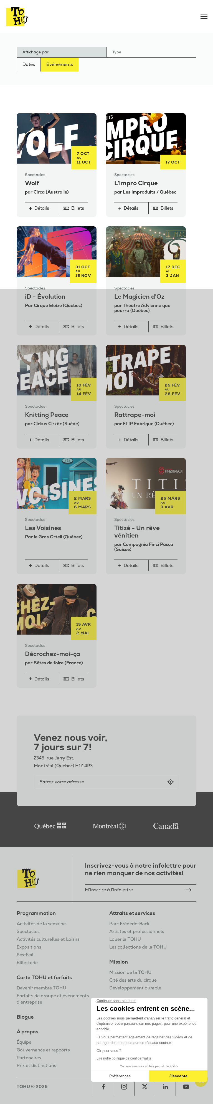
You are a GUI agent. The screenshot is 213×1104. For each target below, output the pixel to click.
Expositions (29, 947)
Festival (25, 955)
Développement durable (135, 988)
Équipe (24, 1042)
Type (116, 52)
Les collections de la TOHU (138, 947)
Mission (118, 962)
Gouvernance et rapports (43, 1050)
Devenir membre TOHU (41, 988)
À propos (27, 1031)
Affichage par (35, 52)
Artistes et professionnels (136, 931)
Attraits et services (132, 913)
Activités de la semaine (41, 924)
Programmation (36, 913)
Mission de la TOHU (130, 972)
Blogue (25, 1017)
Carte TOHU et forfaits (44, 977)
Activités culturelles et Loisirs (48, 939)
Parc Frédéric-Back (129, 924)
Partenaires (29, 1058)
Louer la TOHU (125, 939)
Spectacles (28, 931)
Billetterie (27, 963)
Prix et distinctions (36, 1065)
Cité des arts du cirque (133, 980)
